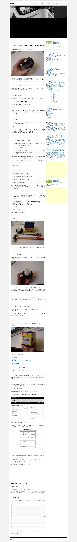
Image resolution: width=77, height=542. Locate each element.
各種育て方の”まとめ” (54, 104)
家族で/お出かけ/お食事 (51, 59)
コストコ (51, 77)
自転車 (48, 107)
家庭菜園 (50, 89)
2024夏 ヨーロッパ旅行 (53, 69)
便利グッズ (50, 79)
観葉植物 (51, 92)
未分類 (48, 120)
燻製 (49, 58)
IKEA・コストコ (51, 75)
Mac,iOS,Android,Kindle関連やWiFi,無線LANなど (56, 50)
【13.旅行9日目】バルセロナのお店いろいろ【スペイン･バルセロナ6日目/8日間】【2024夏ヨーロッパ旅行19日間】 (56, 140)
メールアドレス (14, 521)
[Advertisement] (38, 26)
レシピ (48, 57)
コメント (12, 504)
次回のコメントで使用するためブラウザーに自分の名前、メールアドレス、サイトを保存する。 (26, 531)
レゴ (49, 67)
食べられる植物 (53, 94)
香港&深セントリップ (52, 68)
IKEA (51, 76)
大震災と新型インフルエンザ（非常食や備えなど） (56, 110)
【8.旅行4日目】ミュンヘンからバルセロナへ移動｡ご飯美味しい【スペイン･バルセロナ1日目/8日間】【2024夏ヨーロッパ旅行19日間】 (56, 156)
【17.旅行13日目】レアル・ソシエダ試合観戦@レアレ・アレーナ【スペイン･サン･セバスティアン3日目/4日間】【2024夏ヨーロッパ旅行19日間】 (56, 125)
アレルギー (49, 113)
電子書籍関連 (49, 108)
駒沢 (48, 115)
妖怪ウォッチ (52, 62)
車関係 (48, 70)
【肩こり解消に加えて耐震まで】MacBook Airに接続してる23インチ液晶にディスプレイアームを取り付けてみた (36, 42)
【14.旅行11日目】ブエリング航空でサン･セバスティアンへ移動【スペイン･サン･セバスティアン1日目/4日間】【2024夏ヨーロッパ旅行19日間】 (56, 137)
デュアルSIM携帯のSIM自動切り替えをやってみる (56, 54)
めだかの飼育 (51, 88)
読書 (48, 112)
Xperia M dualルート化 (52, 52)
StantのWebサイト (15, 391)
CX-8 (49, 71)
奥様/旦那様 (50, 65)
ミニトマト (53, 98)
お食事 (49, 63)
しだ (51, 93)
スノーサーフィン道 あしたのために (55, 82)
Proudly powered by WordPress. (59, 539)
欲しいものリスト (50, 106)
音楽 (48, 114)
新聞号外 (49, 117)
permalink (28, 489)
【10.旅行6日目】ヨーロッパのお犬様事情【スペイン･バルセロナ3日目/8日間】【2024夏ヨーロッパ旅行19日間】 (56, 150)
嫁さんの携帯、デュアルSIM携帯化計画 (55, 55)
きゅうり (52, 97)
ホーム (13, 36)
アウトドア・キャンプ (51, 56)
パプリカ (52, 95)
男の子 (49, 61)
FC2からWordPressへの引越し (52, 84)
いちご (52, 103)
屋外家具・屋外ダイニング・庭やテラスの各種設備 (56, 87)
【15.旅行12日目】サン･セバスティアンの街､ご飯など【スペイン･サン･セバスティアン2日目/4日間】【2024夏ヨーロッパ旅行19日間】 (56, 133)
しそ (51, 100)
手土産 (48, 111)
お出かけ (50, 60)
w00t (12, 3)
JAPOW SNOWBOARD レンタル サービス (53, 159)
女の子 (49, 66)
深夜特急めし (49, 118)
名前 (12, 517)
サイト (12, 525)
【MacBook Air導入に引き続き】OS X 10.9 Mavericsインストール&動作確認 (18, 41)
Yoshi (22, 46)
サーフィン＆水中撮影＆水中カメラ (54, 80)
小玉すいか (53, 96)
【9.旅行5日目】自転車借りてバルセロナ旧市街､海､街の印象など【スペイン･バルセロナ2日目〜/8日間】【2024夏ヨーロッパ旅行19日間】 (56, 153)
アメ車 (20, 489)
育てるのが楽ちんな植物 (54, 90)
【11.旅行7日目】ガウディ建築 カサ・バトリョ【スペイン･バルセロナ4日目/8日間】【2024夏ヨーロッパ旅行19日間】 (56, 147)
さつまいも (53, 99)
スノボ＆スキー (51, 81)
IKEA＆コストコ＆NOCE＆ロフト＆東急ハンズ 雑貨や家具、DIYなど (56, 74)
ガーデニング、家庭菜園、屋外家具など (55, 85)
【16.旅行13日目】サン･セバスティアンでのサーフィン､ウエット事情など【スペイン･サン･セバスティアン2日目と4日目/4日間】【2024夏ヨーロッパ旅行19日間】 (56, 129)
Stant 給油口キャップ (21, 377)
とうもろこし (53, 101)
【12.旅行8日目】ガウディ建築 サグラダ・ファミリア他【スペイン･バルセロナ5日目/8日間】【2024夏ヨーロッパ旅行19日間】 (56, 143)
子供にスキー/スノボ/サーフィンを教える (56, 83)
